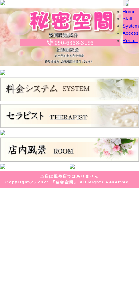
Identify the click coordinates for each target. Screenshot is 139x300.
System (131, 26)
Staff (127, 18)
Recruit (130, 40)
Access (131, 33)
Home (129, 11)
